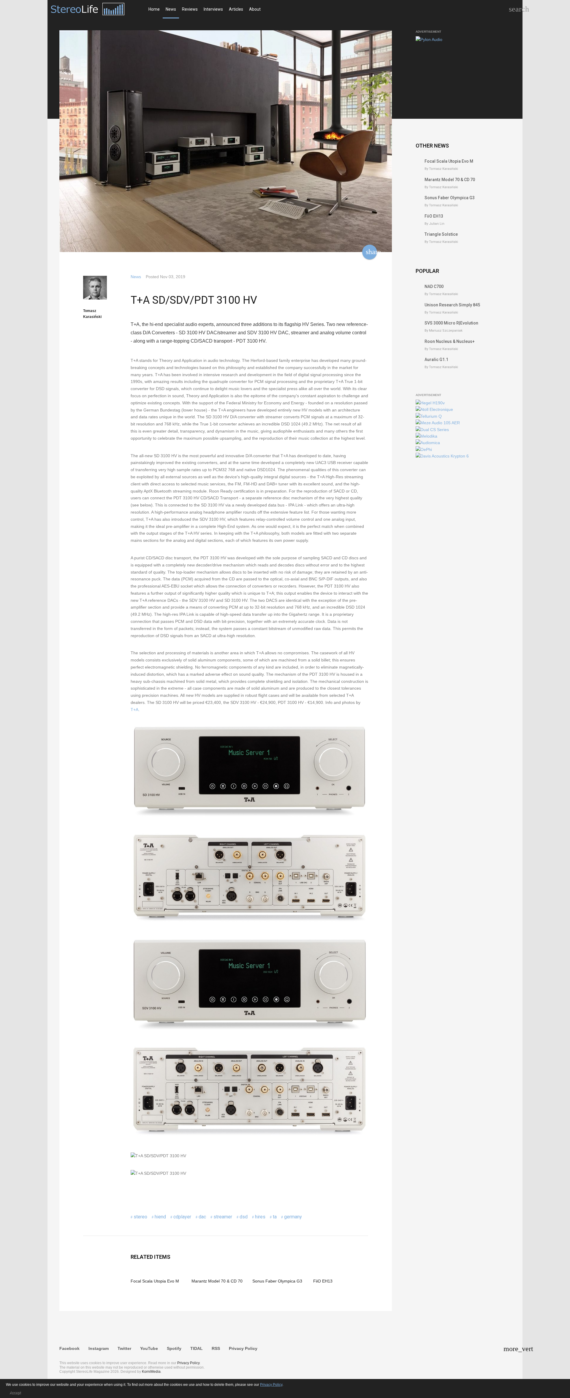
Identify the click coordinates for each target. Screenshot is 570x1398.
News (171, 9)
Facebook (69, 1348)
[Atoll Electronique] (434, 409)
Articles (236, 9)
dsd (244, 1217)
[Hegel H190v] (430, 402)
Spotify (174, 1348)
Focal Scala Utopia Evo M (155, 1281)
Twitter (124, 1348)
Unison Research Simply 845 (452, 305)
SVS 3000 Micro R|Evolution (451, 323)
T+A (134, 709)
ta (275, 1217)
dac (202, 1217)
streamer (222, 1217)
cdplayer (182, 1217)
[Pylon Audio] (429, 39)
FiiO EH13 (322, 1281)
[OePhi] (424, 449)
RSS (216, 1348)
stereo (140, 1217)
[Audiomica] (428, 442)
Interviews (213, 9)
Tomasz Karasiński (92, 314)
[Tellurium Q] (429, 416)
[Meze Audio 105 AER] (438, 422)
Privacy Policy (243, 1348)
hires (260, 1217)
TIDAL (196, 1348)
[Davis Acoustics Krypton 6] (442, 456)
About (255, 9)
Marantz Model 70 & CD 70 (217, 1281)
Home (154, 9)
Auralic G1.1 (436, 359)
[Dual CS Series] (432, 429)
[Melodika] (426, 436)
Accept (15, 1393)
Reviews (190, 9)
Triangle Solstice (441, 234)
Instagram (98, 1348)
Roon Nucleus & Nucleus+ (450, 341)
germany (293, 1217)
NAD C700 (434, 286)
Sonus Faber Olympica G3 (277, 1281)
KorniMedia (151, 1371)
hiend (160, 1217)
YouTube (149, 1348)
